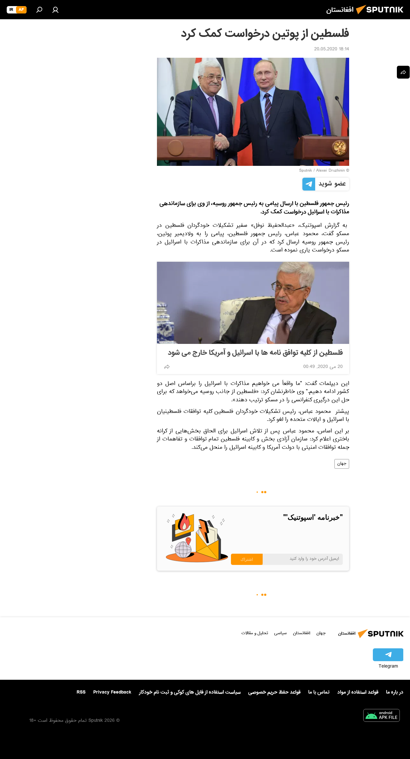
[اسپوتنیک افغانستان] (381, 16)
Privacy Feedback (112, 692)
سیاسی (280, 633)
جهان (341, 464)
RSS (81, 692)
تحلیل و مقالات (255, 633)
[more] (166, 366)
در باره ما (394, 692)
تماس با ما (319, 692)
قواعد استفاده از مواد (357, 692)
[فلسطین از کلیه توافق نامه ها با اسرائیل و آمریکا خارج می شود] (253, 303)
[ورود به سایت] (55, 9)
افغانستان (301, 633)
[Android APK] (381, 716)
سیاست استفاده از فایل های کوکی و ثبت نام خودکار (190, 692)
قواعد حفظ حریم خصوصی (274, 692)
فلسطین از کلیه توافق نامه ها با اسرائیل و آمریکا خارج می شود (255, 353)
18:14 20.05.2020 (331, 49)
